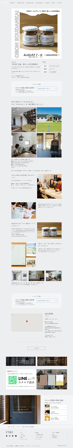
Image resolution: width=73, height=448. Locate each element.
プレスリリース (28, 445)
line (15, 436)
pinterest (12, 436)
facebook (6, 436)
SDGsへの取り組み (10, 445)
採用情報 (16, 445)
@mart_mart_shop (20, 234)
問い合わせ (22, 445)
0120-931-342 (56, 400)
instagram (9, 436)
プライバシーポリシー (37, 445)
